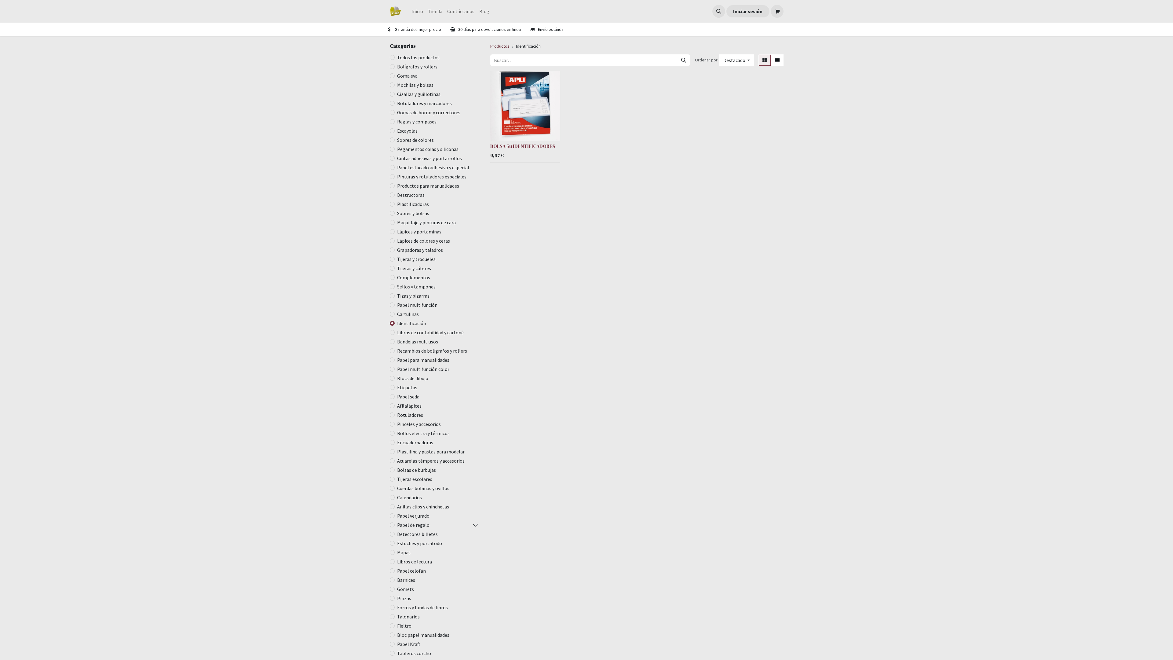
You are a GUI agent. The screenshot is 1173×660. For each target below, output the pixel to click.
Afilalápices (409, 406)
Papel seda (408, 397)
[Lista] (777, 60)
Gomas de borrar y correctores (428, 112)
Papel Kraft (408, 644)
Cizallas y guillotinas (418, 94)
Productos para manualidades (428, 186)
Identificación (411, 323)
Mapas (404, 552)
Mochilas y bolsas (415, 85)
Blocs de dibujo (412, 378)
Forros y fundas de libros (422, 607)
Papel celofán (411, 571)
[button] (718, 11)
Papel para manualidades (423, 360)
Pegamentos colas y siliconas (428, 149)
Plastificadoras (413, 204)
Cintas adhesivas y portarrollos (429, 158)
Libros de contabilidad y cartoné (430, 332)
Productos (500, 46)
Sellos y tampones (416, 287)
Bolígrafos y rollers (417, 67)
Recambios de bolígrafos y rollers (432, 351)
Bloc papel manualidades (423, 635)
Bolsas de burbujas (416, 470)
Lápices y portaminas (419, 232)
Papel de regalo (413, 525)
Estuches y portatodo (419, 543)
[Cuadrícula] (764, 60)
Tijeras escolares (414, 479)
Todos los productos (418, 57)
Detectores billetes (417, 534)
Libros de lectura (414, 562)
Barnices (406, 580)
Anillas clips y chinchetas (423, 507)
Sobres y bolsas (413, 213)
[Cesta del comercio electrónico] (777, 11)
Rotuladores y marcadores (424, 103)
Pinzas (404, 598)
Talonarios (408, 617)
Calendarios (409, 497)
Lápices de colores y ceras (423, 241)
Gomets (405, 589)
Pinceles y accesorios (419, 424)
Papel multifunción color (423, 369)
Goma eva (407, 76)
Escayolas (407, 131)
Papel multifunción (417, 305)
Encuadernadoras (415, 442)
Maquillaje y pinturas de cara (426, 222)
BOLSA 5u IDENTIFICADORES (522, 146)
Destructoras (411, 195)
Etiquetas (407, 387)
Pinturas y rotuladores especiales (431, 177)
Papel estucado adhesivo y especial (433, 167)
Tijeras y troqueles (416, 259)
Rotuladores (410, 415)
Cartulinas (408, 314)
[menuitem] (417, 11)
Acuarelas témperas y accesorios (431, 461)
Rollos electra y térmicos (423, 433)
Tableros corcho (414, 653)
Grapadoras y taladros (420, 250)
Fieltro (404, 626)
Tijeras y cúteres (414, 268)
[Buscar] (683, 60)
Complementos (413, 277)
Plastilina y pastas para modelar (431, 452)
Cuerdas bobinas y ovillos (423, 488)
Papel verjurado (413, 516)
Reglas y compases (417, 122)
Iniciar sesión (747, 11)
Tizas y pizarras (413, 296)
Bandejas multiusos (417, 342)
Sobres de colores (415, 140)
